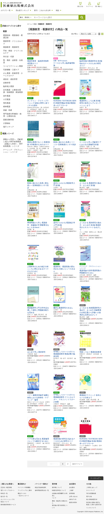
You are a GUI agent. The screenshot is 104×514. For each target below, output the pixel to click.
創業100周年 (73, 502)
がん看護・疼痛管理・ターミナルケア (13, 74)
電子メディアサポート (8, 490)
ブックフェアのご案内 (25, 490)
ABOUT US (72, 499)
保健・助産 (7, 110)
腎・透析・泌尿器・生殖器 (13, 61)
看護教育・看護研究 (11, 47)
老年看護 (6, 96)
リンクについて (91, 507)
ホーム (29, 24)
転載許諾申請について (59, 490)
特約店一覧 (4, 493)
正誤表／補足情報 (6, 487)
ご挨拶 (71, 490)
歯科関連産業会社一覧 (42, 490)
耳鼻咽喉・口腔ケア (11, 70)
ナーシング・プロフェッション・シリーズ (13, 151)
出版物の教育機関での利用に (59, 496)
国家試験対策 (8, 120)
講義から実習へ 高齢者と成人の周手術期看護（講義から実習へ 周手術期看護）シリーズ (13, 142)
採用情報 (72, 493)
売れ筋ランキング (22, 10)
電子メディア (8, 127)
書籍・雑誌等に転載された (59, 504)
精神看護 (6, 107)
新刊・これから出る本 (42, 10)
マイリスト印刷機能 (24, 487)
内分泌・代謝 (8, 56)
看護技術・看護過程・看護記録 (13, 36)
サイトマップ (90, 490)
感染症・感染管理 (10, 79)
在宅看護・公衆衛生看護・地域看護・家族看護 (13, 91)
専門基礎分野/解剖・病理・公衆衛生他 (12, 115)
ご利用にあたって (91, 487)
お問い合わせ (73, 496)
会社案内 (72, 487)
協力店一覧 (4, 496)
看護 (35, 24)
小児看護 (6, 99)
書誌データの (23, 494)
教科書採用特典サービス (8, 504)
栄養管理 (6, 83)
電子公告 (89, 496)
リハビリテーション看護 (13, 66)
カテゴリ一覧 (6, 10)
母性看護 (6, 103)
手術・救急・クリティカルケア (13, 52)
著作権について (57, 487)
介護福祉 (6, 123)
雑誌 (57, 10)
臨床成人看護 (8, 86)
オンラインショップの (8, 500)
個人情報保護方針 (91, 499)
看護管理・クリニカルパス (13, 42)
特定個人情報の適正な (94, 503)
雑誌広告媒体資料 (40, 487)
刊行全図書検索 (91, 493)
